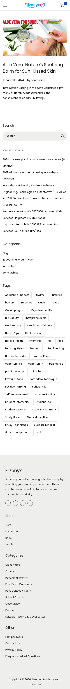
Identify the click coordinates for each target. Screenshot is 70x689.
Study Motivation (37, 417)
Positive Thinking (15, 386)
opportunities (13, 364)
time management (17, 432)
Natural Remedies (16, 356)
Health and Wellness (39, 325)
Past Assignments (16, 577)
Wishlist (10, 544)
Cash (41, 302)
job (50, 341)
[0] (62, 5)
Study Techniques (16, 425)
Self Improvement (16, 394)
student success (15, 409)
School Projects (15, 597)
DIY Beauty (12, 318)
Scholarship (39, 386)
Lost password (14, 637)
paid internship (14, 371)
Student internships (17, 402)
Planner (10, 610)
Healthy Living (33, 333)
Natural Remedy (44, 356)
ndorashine (38, 80)
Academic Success (17, 295)
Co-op (55, 302)
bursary (10, 302)
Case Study (12, 603)
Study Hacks (12, 417)
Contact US (12, 643)
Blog (5, 253)
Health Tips (12, 333)
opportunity (35, 364)
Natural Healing (54, 348)
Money (34, 348)
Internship (35, 341)
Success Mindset (44, 425)
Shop (8, 538)
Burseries (26, 302)
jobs (60, 341)
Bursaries (56, 295)
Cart (8, 525)
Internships (9, 266)
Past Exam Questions (18, 584)
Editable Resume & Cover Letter (25, 616)
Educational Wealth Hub (18, 259)
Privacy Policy (13, 650)
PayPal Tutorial (14, 379)
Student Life (43, 402)
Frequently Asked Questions (22, 656)
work (39, 432)
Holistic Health (14, 341)
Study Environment (44, 409)
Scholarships (10, 272)
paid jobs (35, 371)
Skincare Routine (44, 394)
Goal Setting (13, 325)
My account (12, 531)
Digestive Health (41, 310)
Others (9, 571)
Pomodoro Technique (43, 379)
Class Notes (12, 564)
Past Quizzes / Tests (18, 590)
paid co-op (56, 364)
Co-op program (15, 310)
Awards (40, 295)
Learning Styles (14, 348)
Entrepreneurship (35, 318)
